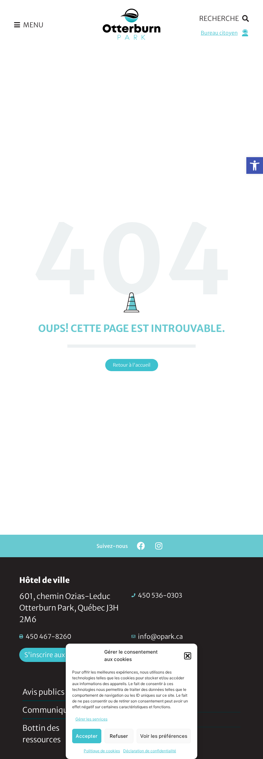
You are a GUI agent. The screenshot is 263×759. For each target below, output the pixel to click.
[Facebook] (141, 546)
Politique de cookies (102, 750)
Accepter (87, 736)
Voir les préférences (163, 736)
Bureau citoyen (219, 33)
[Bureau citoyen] (245, 32)
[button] (254, 165)
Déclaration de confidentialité (149, 750)
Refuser (119, 736)
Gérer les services (91, 719)
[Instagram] (159, 546)
